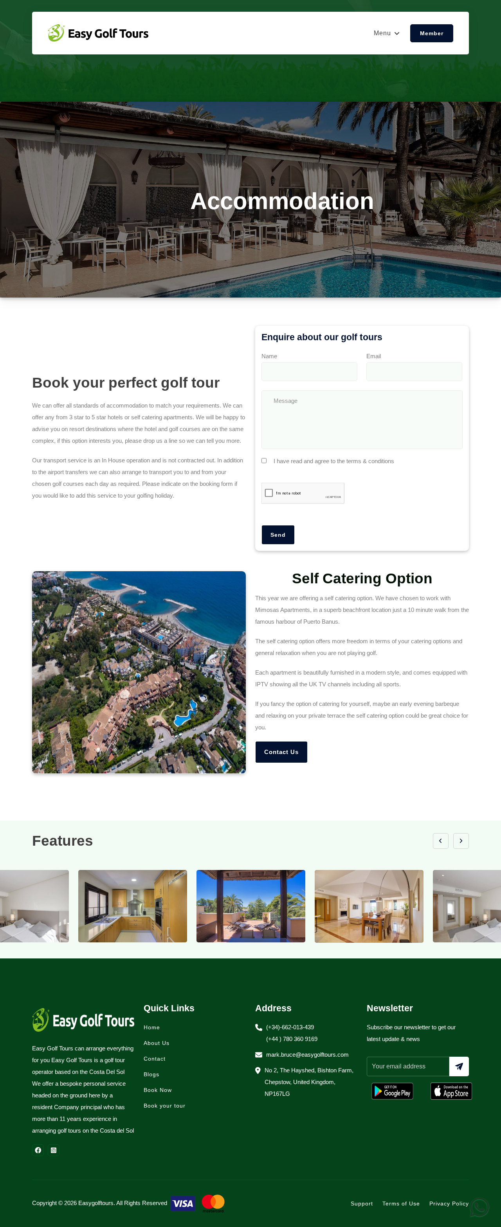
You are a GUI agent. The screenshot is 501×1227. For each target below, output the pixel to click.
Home (152, 1027)
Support (362, 1203)
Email (373, 356)
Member (431, 33)
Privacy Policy (449, 1203)
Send (278, 535)
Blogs (151, 1074)
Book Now (158, 1090)
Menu (382, 33)
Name (269, 356)
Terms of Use (401, 1203)
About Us (156, 1043)
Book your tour (165, 1105)
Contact (155, 1059)
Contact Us (281, 752)
